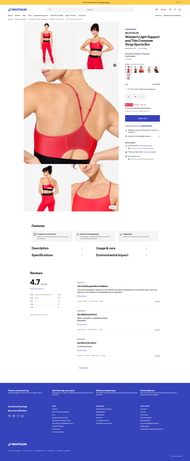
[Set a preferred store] (156, 9)
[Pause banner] (177, 2)
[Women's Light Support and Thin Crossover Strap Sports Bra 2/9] (47, 45)
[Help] (170, 9)
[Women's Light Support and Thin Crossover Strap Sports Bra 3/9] (71, 116)
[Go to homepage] (17, 9)
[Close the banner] (180, 2)
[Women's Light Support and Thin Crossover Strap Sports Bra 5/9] (95, 187)
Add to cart (142, 118)
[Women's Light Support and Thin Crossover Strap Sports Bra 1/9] (95, 45)
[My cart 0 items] (179, 9)
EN (165, 9)
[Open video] (114, 65)
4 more (112, 207)
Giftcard (158, 15)
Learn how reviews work (38, 314)
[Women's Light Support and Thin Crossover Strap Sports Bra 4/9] (47, 187)
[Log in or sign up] (175, 9)
